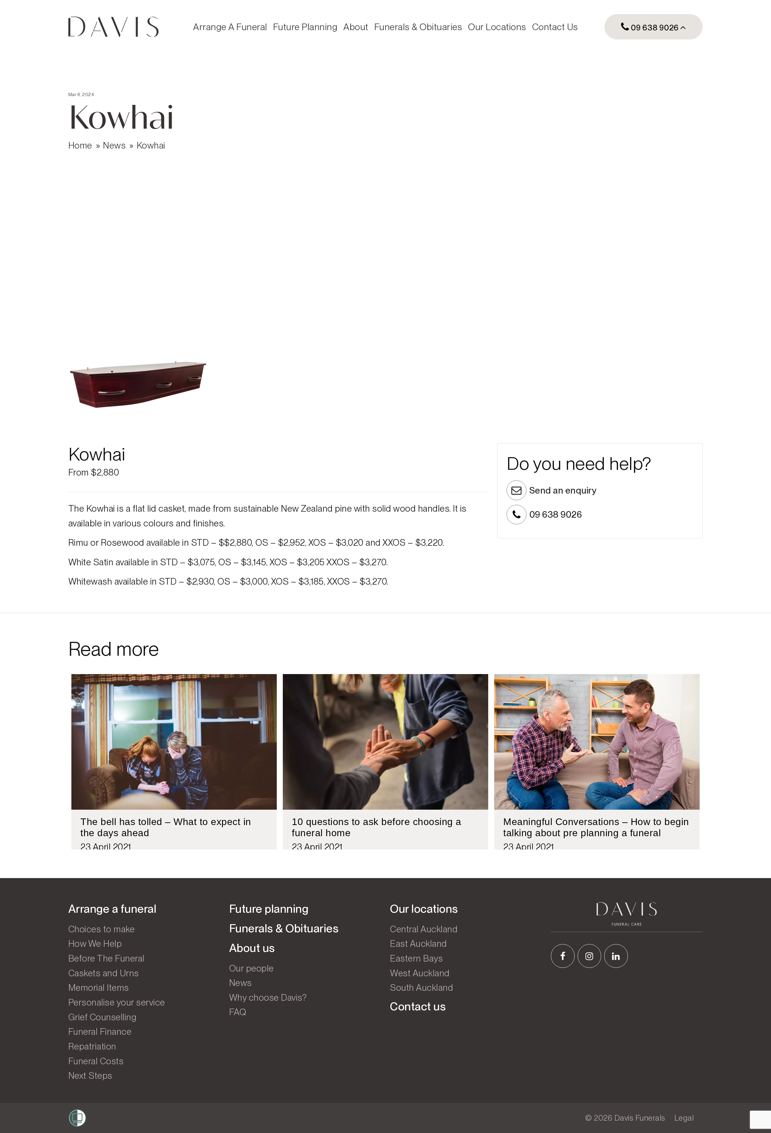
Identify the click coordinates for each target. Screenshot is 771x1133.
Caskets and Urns (103, 973)
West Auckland (420, 973)
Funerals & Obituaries (418, 26)
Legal (684, 1117)
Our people (251, 968)
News (114, 145)
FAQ (237, 1011)
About (355, 26)
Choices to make (101, 929)
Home (80, 145)
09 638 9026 (654, 27)
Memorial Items (98, 987)
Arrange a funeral (230, 26)
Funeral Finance (100, 1031)
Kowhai (151, 145)
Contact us (555, 26)
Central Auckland (423, 929)
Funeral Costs (96, 1061)
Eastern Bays (416, 958)
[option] (174, 762)
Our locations (497, 26)
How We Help (95, 943)
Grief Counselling (102, 1017)
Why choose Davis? (268, 997)
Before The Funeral (106, 958)
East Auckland (418, 943)
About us (252, 948)
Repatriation (92, 1046)
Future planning (305, 26)
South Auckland (421, 987)
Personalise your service (116, 1002)
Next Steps (90, 1075)
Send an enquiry (563, 490)
